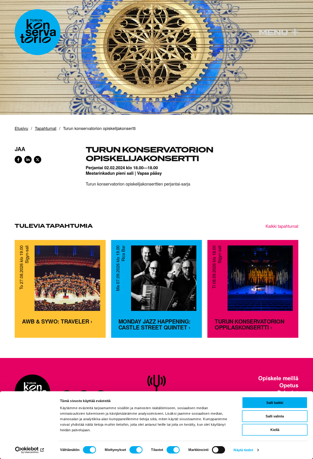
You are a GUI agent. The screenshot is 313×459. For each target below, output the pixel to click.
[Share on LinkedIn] (28, 159)
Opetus (288, 385)
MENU (273, 32)
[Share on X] (37, 159)
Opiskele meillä (278, 378)
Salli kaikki (274, 403)
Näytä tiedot (243, 450)
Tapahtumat (45, 128)
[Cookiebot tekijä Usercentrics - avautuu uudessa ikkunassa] (30, 450)
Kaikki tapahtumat (282, 226)
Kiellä (274, 430)
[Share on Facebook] (18, 159)
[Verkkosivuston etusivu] (37, 32)
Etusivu (21, 128)
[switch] (136, 449)
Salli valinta (275, 416)
